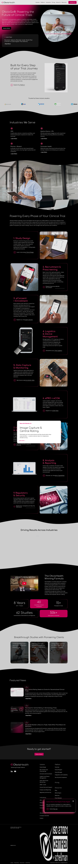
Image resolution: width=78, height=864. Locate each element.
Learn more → (22, 440)
